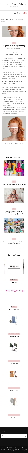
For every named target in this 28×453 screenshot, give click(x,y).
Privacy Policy (22, 450)
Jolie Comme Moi (14, 309)
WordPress (16, 450)
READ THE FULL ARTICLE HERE (14, 143)
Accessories (14, 279)
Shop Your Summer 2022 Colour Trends (14, 184)
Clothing (14, 306)
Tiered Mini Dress (14, 336)
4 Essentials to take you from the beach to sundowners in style (14, 242)
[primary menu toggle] (2, 14)
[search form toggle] (26, 13)
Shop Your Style (14, 333)
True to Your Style (14, 4)
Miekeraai (14, 282)
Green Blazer (14, 363)
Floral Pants (14, 418)
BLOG (14, 42)
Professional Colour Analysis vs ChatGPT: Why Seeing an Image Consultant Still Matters (14, 213)
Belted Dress (14, 391)
